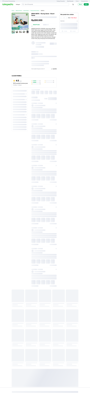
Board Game (26, 10)
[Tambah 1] (66, 18)
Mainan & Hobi (19, 10)
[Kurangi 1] (61, 18)
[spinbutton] (64, 18)
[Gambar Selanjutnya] (28, 32)
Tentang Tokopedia (61, 1)
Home (13, 10)
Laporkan (55, 68)
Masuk (80, 4)
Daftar (86, 4)
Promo (77, 1)
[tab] (36, 24)
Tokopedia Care (84, 1)
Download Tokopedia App (9, 1)
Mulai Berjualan (70, 1)
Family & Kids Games (34, 10)
